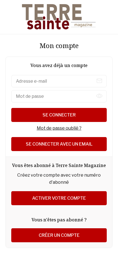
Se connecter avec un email (59, 144)
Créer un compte (59, 235)
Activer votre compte (59, 198)
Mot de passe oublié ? (59, 128)
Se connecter (59, 115)
